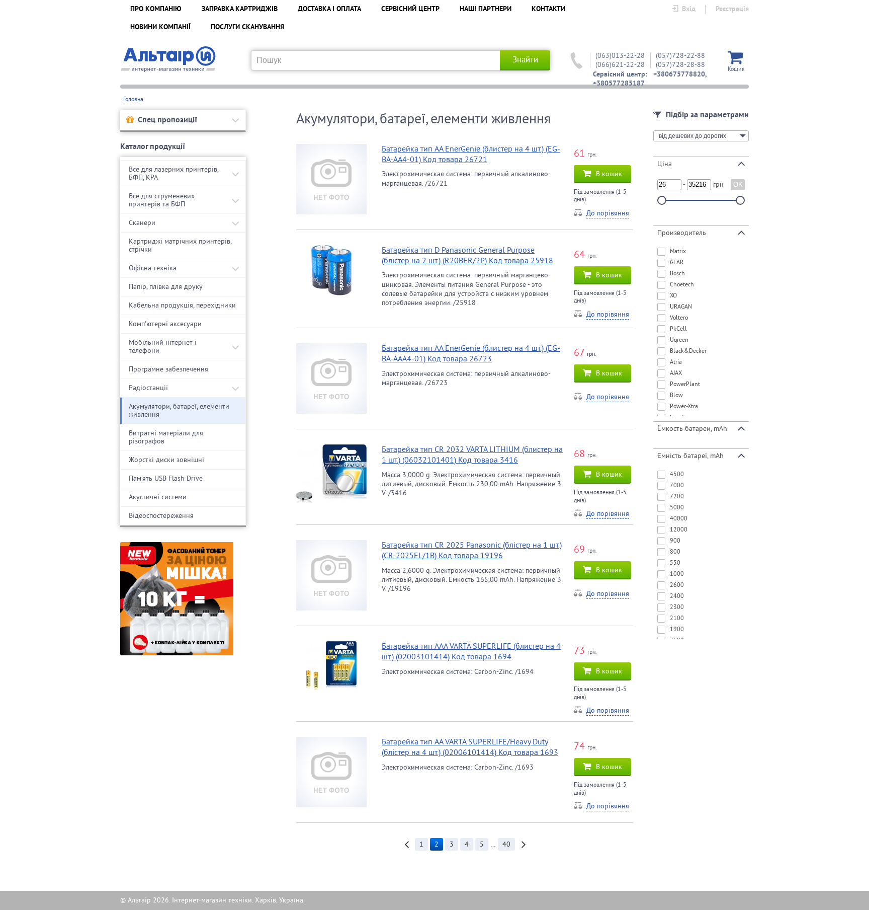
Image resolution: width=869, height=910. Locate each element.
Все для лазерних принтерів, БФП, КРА (174, 173)
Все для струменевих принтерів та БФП (162, 200)
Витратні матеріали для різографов (166, 437)
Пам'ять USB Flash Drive (166, 478)
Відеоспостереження (161, 515)
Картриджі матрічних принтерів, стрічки (180, 245)
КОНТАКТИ (548, 9)
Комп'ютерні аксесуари (165, 324)
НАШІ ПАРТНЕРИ (485, 9)
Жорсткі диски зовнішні (166, 460)
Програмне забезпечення (168, 369)
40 (506, 844)
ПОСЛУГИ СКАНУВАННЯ (247, 27)
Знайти (525, 59)
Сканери (142, 222)
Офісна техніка (153, 268)
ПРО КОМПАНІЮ (156, 9)
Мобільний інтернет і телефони (163, 346)
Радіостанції (148, 388)
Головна (133, 99)
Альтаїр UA (168, 59)
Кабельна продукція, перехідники (182, 305)
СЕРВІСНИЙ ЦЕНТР (410, 9)
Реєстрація (732, 9)
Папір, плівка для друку (166, 286)
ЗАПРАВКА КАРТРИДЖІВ (240, 9)
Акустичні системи (158, 497)
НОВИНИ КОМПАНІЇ (160, 27)
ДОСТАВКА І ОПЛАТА (329, 9)
